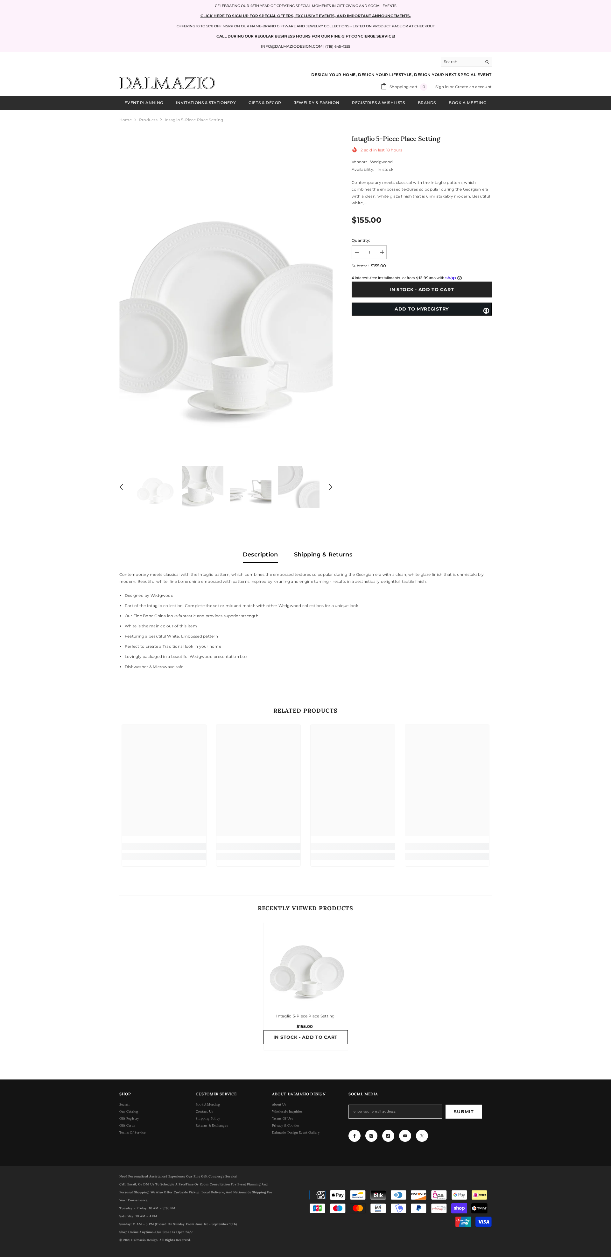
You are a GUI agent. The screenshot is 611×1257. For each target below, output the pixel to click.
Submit (464, 1111)
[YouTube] (405, 1136)
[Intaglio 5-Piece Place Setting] (305, 964)
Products (148, 119)
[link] (164, 846)
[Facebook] (354, 1136)
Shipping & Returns (323, 554)
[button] (121, 487)
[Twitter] (422, 1136)
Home (125, 119)
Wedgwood (381, 161)
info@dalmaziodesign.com (291, 46)
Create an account (473, 86)
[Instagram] (371, 1136)
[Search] (466, 62)
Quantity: (361, 240)
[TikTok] (388, 1136)
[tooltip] (486, 310)
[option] (226, 292)
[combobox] (461, 61)
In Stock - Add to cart (422, 289)
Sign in (442, 86)
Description (260, 554)
